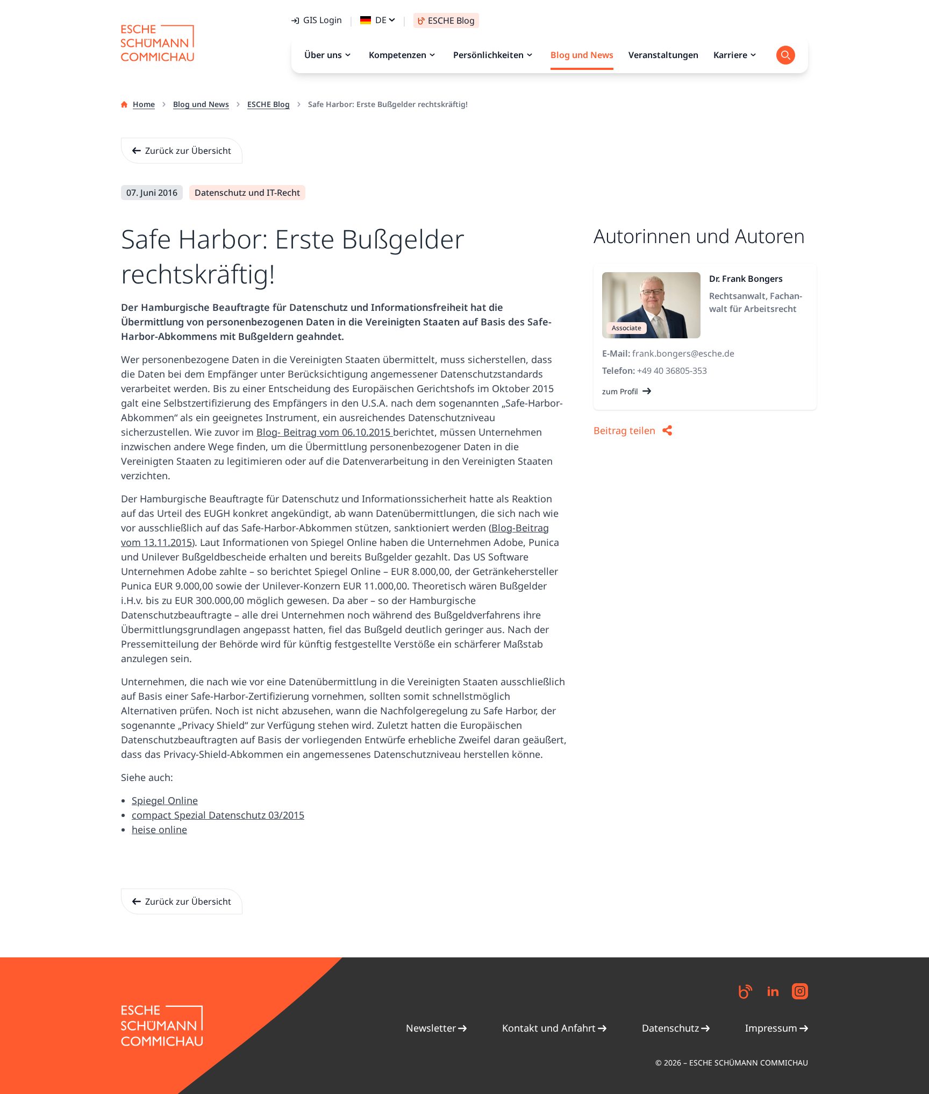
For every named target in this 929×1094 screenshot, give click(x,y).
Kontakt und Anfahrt (549, 1027)
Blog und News (201, 104)
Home (144, 104)
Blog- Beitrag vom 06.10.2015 (324, 431)
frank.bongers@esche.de (683, 353)
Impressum (771, 1027)
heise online (159, 829)
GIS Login (322, 20)
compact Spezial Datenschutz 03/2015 (218, 814)
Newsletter (431, 1027)
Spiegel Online (165, 800)
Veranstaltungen (663, 55)
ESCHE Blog (268, 104)
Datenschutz (670, 1027)
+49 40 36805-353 (672, 370)
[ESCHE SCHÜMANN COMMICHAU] (157, 43)
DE (381, 20)
